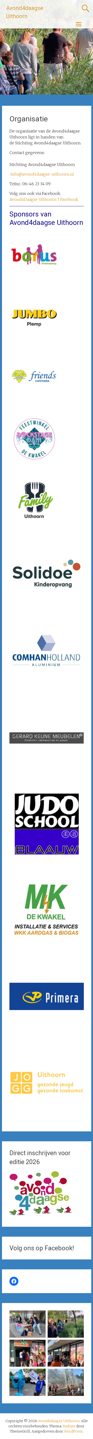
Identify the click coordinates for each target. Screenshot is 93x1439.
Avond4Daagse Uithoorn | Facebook (43, 199)
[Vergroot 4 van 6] (77, 1346)
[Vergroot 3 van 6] (39, 1346)
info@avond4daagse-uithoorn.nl (42, 174)
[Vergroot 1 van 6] (39, 1316)
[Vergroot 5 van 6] (39, 1375)
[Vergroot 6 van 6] (77, 1375)
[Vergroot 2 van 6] (77, 1316)
